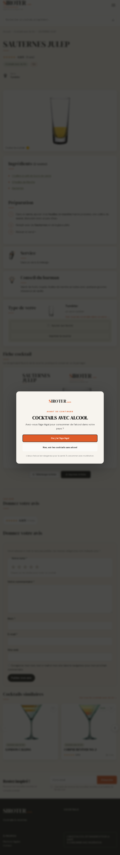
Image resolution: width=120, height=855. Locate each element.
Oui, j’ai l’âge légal (60, 438)
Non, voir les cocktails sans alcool (60, 447)
